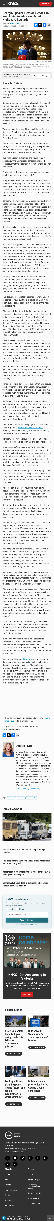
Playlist (8, 1195)
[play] (3, 1218)
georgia (21, 798)
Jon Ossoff (31, 798)
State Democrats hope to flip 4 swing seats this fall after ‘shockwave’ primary (14, 1038)
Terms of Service (35, 1193)
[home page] (13, 4)
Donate (45, 4)
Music (11, 909)
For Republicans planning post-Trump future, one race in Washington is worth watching (15, 1089)
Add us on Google (41, 76)
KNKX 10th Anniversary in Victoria (27, 976)
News (21, 909)
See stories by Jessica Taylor (29, 789)
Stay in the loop (27, 920)
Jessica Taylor (14, 24)
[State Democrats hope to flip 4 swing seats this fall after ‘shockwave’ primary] (15, 1021)
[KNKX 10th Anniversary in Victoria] (27, 951)
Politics (11, 798)
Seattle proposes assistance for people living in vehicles (24, 851)
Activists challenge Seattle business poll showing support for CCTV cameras (25, 884)
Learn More (27, 994)
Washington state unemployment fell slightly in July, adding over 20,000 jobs (26, 873)
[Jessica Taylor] (8, 749)
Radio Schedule (11, 1190)
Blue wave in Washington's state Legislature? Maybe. (38, 1035)
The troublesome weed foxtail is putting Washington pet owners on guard (26, 862)
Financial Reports (35, 1180)
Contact (8, 1174)
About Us (8, 1169)
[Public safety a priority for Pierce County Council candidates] (38, 1072)
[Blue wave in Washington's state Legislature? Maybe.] (38, 1021)
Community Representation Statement (34, 1187)
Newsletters (10, 1206)
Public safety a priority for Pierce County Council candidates (38, 1086)
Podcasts (8, 1200)
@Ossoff (26, 659)
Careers (31, 1169)
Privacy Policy (34, 924)
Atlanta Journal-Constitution (30, 427)
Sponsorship (33, 1174)
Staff (7, 1180)
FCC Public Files (34, 1204)
